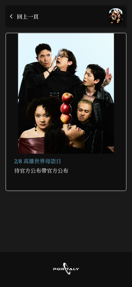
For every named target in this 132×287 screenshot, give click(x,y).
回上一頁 (28, 16)
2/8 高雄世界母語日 (37, 161)
